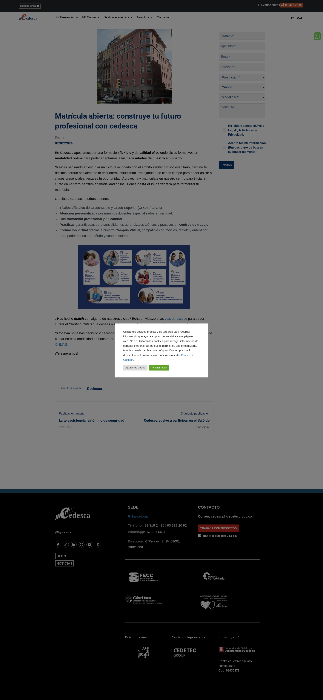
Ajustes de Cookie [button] (135, 367)
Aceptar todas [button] (159, 367)
